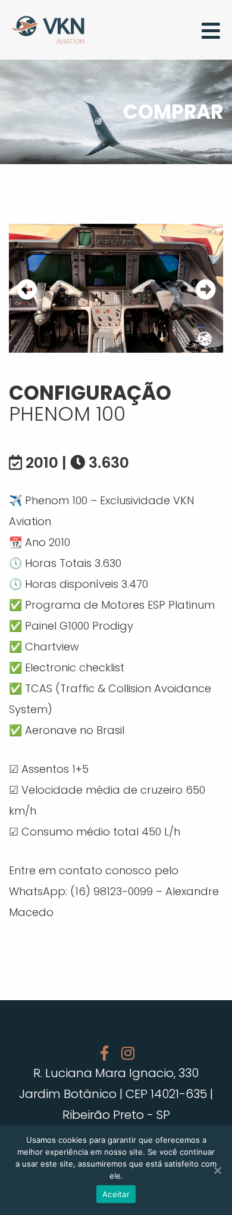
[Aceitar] (217, 1170)
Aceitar (116, 1194)
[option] (116, 288)
